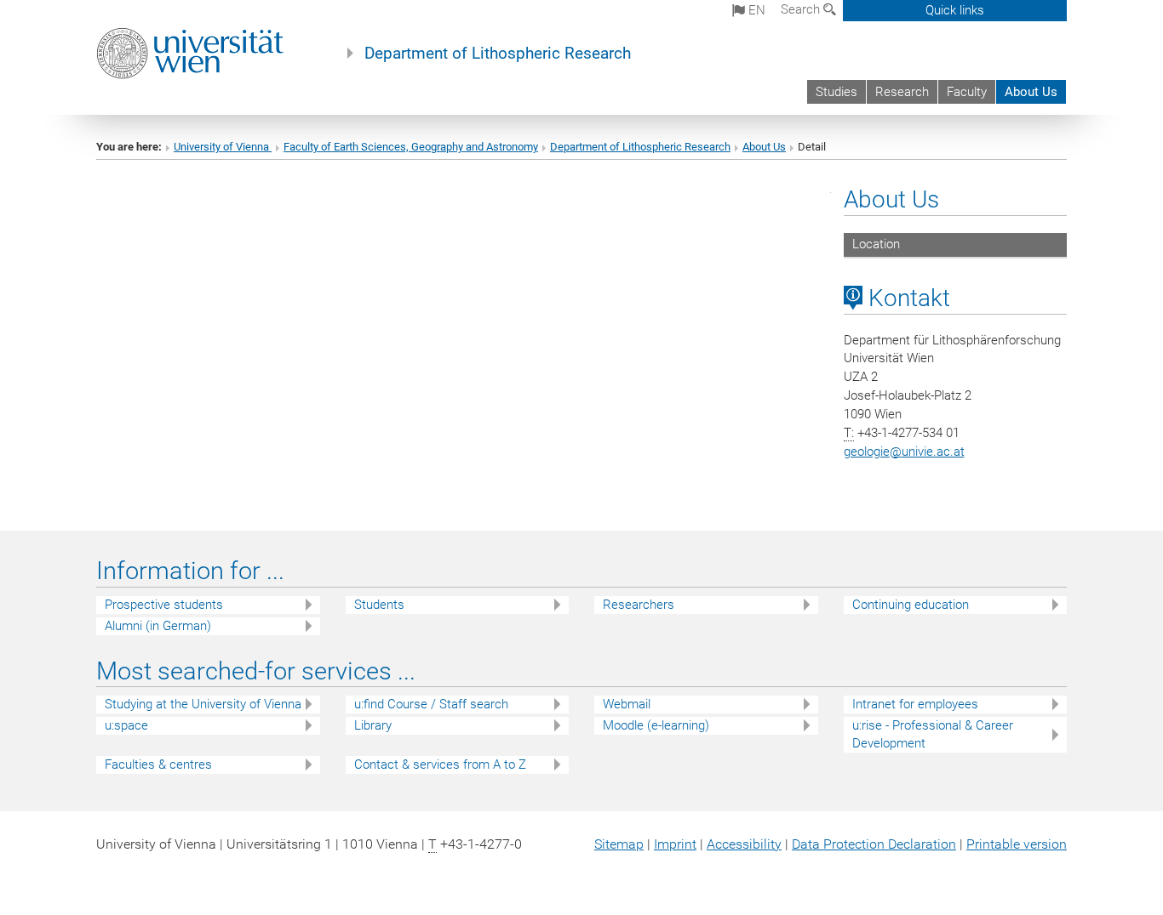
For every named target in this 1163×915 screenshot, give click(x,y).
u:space (126, 725)
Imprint (675, 844)
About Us (1031, 91)
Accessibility (744, 844)
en (755, 10)
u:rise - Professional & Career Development (932, 734)
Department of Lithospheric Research (497, 53)
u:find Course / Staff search (431, 704)
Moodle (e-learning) (656, 725)
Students (379, 604)
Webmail (626, 704)
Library (373, 725)
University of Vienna (223, 146)
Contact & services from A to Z (440, 764)
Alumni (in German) (158, 626)
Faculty (967, 91)
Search (802, 9)
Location (876, 244)
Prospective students (164, 604)
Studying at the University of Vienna (203, 704)
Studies (836, 91)
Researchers (638, 604)
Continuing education (910, 604)
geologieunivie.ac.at (904, 451)
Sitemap (619, 844)
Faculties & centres (158, 764)
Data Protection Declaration (874, 844)
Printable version (1016, 844)
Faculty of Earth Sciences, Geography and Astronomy (411, 146)
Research (902, 91)
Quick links (954, 10)
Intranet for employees (915, 704)
